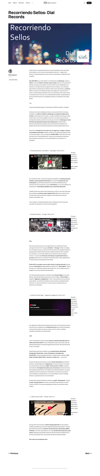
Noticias (15, 2)
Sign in (89, 3)
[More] (32, 3)
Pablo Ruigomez (12, 75)
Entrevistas (21, 2)
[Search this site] (84, 3)
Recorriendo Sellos (13, 79)
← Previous (13, 453)
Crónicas (28, 2)
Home (9, 2)
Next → (88, 453)
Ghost (66, 468)
